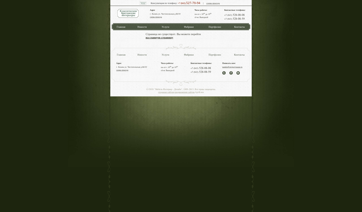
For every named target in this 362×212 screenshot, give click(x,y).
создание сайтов (166, 92)
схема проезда (213, 3)
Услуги (165, 26)
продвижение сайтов (184, 92)
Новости (142, 26)
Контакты (239, 26)
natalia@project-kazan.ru (232, 67)
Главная (121, 26)
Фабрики (189, 26)
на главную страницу (159, 37)
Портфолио (215, 26)
